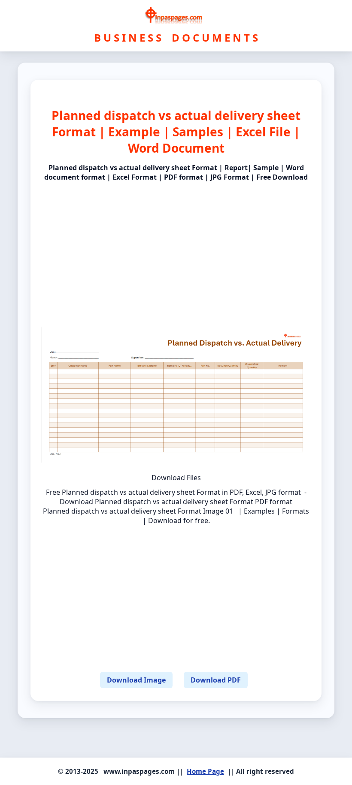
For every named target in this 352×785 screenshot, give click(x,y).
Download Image (136, 680)
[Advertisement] (176, 247)
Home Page (205, 771)
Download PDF (216, 680)
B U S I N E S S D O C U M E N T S (176, 37)
